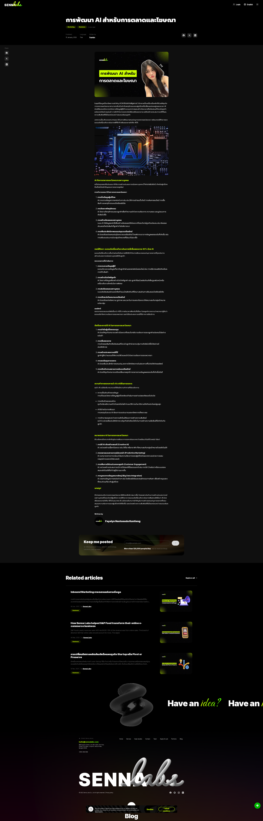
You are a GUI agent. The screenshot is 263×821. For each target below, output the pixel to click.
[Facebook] (170, 792)
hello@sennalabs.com (89, 742)
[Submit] (175, 543)
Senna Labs (87, 606)
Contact (147, 739)
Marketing (71, 27)
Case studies (138, 739)
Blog (181, 739)
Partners (173, 739)
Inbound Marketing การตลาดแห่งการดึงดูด (96, 592)
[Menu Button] (257, 4)
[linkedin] (195, 35)
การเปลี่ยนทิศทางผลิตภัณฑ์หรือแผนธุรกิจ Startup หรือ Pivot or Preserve (106, 656)
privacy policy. (99, 811)
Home (121, 739)
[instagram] (179, 792)
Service (128, 739)
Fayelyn (92, 37)
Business (82, 27)
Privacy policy (109, 792)
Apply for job (164, 739)
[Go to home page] (13, 4)
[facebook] (184, 35)
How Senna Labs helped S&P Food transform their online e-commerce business (106, 624)
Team (155, 739)
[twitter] (189, 35)
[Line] (174, 792)
